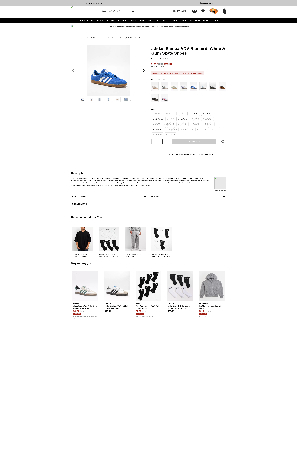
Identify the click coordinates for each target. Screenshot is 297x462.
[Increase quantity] (165, 141)
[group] (134, 3)
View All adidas (220, 190)
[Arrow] (130, 99)
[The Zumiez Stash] (213, 11)
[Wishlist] (203, 11)
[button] (108, 70)
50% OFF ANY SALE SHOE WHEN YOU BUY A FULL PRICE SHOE (177, 73)
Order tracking (180, 11)
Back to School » (93, 3)
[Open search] (133, 11)
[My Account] (194, 10)
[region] (108, 74)
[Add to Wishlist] (223, 142)
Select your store (206, 3)
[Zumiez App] (148, 30)
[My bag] (224, 11)
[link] (155, 86)
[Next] (144, 71)
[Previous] (73, 71)
